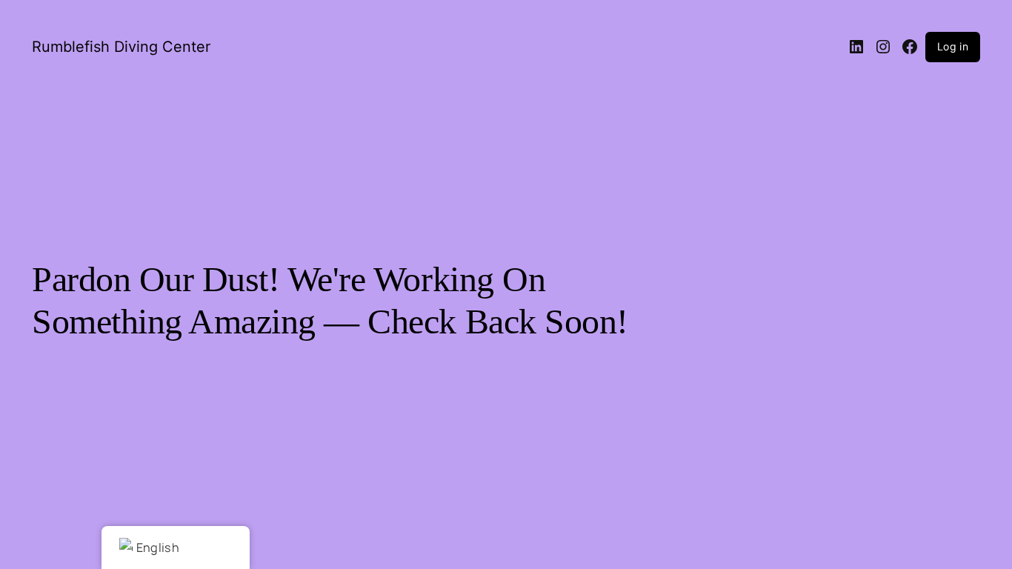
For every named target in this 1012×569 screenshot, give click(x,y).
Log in (952, 46)
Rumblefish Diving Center (121, 47)
